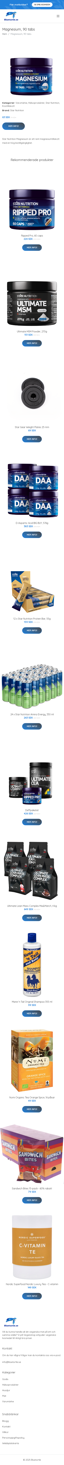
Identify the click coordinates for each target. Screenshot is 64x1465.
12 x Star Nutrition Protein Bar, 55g (32, 618)
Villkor (5, 1432)
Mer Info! (13, 126)
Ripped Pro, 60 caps (32, 235)
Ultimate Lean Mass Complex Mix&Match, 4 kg (32, 905)
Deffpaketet (32, 810)
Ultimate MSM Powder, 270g (32, 331)
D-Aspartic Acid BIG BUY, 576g (32, 522)
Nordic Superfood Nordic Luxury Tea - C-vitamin (32, 1284)
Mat (4, 1395)
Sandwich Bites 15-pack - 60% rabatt (32, 1188)
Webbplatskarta (10, 1443)
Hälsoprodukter (36, 102)
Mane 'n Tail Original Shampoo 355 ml (32, 1001)
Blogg (5, 1421)
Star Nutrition (52, 102)
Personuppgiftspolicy (13, 1437)
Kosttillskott (8, 106)
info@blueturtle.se (11, 1362)
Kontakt (6, 1426)
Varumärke (21, 102)
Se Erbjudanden (42, 4)
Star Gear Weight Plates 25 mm (32, 427)
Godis (5, 1379)
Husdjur (6, 1390)
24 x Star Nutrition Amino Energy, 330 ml (32, 714)
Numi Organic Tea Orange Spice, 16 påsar (32, 1097)
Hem (4, 33)
